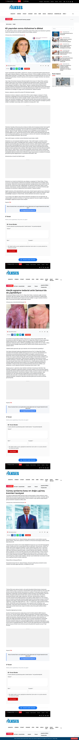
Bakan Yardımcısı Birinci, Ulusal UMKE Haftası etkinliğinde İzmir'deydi (66, 46)
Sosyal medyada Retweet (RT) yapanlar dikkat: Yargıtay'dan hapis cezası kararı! (45, 286)
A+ (46, 65)
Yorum (9, 228)
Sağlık (44, 13)
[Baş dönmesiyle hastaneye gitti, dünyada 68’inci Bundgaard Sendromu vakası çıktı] (55, 58)
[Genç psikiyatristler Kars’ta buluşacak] (55, 34)
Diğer (64, 13)
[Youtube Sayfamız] (72, 1)
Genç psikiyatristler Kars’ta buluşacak (66, 34)
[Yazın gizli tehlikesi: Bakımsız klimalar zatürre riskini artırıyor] (55, 52)
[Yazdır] (48, 66)
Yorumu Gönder (12, 250)
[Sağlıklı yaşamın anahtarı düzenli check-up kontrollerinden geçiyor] (55, 39)
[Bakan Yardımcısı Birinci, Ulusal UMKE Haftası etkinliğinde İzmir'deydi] (55, 46)
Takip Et (27, 68)
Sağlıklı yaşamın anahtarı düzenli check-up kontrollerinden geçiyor (66, 40)
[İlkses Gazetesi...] (16, 7)
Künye (60, 1)
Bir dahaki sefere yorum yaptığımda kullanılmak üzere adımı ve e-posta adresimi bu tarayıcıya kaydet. (27, 247)
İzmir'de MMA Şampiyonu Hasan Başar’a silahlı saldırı (37, 286)
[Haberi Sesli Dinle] (41, 66)
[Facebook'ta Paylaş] (11, 69)
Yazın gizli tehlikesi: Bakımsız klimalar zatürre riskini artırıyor (66, 53)
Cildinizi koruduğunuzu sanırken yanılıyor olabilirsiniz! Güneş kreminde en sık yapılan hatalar (65, 68)
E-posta (31, 240)
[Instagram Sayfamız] (68, 1)
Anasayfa (41, 1)
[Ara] (71, 28)
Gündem (19, 13)
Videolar (52, 1)
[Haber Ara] (72, 14)
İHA (24, 35)
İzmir (39, 13)
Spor (35, 13)
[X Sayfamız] (64, 1)
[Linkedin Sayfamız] (70, 1)
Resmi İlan (50, 13)
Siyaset (24, 13)
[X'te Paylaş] (14, 69)
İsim (8, 240)
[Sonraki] (73, 19)
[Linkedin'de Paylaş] (22, 69)
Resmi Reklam (57, 13)
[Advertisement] (51, 7)
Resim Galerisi (46, 1)
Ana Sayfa (9, 24)
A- (43, 65)
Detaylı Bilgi (55, 738)
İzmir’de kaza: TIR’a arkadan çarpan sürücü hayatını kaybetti (30, 286)
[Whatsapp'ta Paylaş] (17, 69)
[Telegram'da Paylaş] (19, 69)
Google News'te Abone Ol (28, 210)
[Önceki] (71, 19)
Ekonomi (30, 13)
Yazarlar (56, 1)
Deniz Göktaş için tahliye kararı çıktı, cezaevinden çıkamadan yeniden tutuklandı (54, 19)
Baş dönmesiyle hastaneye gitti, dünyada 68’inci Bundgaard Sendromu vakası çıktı (66, 59)
